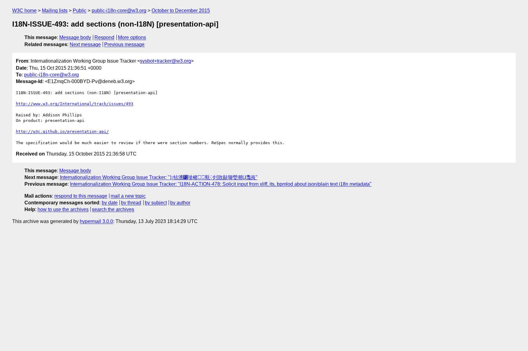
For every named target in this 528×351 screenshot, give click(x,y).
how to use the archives (63, 209)
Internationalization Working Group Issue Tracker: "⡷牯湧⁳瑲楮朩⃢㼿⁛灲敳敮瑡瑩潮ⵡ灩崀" (159, 177)
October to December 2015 (181, 10)
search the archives (113, 209)
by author (180, 202)
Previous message (124, 44)
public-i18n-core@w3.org (119, 10)
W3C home (24, 10)
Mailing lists (55, 10)
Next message (85, 44)
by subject (156, 202)
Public (79, 10)
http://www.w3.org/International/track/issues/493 (74, 103)
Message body (75, 37)
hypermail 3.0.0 (96, 221)
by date (110, 202)
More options (132, 37)
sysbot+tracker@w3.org (165, 61)
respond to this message (80, 196)
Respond (104, 37)
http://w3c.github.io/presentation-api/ (62, 131)
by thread (131, 202)
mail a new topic (128, 196)
